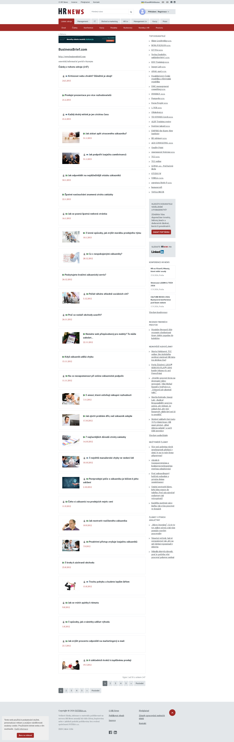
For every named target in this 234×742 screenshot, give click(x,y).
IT (95, 21)
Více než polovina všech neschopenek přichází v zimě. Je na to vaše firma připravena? (162, 451)
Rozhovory (127, 27)
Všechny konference (158, 312)
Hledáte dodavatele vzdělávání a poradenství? (161, 207)
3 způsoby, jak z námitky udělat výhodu (89, 621)
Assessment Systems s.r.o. (163, 152)
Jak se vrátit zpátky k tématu (83, 602)
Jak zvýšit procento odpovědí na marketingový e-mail (96, 640)
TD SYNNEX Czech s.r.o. (162, 117)
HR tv (125, 21)
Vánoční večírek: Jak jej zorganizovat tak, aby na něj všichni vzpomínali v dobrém (162, 542)
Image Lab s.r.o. (158, 66)
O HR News (63, 2)
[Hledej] (131, 12)
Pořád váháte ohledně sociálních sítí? (109, 293)
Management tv (140, 21)
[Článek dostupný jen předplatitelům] (64, 75)
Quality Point (157, 147)
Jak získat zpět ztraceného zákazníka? (106, 133)
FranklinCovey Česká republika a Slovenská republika (161, 79)
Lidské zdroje (66, 21)
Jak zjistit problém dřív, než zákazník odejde (109, 415)
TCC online (156, 161)
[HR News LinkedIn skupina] (175, 2)
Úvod (63, 27)
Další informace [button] (21, 729)
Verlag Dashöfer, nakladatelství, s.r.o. (160, 56)
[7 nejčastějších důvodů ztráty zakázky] (70, 440)
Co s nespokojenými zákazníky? (105, 253)
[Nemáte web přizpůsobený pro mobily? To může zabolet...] (70, 337)
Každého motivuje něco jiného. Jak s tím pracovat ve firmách (162, 506)
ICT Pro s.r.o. (157, 50)
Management (82, 21)
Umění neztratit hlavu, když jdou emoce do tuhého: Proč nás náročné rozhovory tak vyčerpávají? (163, 492)
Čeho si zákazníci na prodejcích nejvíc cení (90, 501)
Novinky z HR (144, 27)
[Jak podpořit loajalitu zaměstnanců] (70, 158)
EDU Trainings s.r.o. (160, 62)
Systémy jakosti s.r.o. (160, 126)
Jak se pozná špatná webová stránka (87, 213)
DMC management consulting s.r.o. (160, 88)
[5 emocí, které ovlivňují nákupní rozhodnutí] (70, 398)
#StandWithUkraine (152, 2)
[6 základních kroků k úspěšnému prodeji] (70, 664)
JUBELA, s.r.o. (157, 178)
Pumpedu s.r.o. (158, 98)
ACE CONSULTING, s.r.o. (162, 143)
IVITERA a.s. (80, 710)
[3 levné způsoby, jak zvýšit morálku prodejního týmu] (70, 236)
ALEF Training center (161, 121)
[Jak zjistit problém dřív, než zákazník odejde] (70, 419)
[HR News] (71, 11)
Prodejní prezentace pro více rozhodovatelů (88, 95)
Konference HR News (159, 262)
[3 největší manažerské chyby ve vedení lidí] (70, 461)
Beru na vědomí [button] (25, 735)
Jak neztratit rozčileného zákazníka (108, 520)
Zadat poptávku (161, 232)
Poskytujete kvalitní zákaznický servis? (85, 274)
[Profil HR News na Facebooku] (171, 2)
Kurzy (154, 21)
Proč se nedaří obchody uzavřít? (85, 314)
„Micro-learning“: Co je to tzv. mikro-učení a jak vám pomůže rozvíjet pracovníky (163, 529)
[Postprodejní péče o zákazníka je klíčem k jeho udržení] (70, 482)
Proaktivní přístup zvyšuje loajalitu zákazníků (113, 541)
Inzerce (74, 2)
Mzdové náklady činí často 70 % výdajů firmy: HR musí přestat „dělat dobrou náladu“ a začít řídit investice (163, 425)
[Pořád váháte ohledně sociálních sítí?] (70, 297)
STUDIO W (156, 173)
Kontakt (96, 2)
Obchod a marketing (109, 21)
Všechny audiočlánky (158, 435)
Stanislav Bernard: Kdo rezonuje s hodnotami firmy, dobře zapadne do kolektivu (162, 334)
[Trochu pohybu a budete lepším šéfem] (70, 585)
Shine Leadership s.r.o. (161, 40)
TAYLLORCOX (157, 192)
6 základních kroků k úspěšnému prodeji (110, 660)
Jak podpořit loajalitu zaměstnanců (107, 154)
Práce (165, 21)
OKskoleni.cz (157, 112)
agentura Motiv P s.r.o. (161, 182)
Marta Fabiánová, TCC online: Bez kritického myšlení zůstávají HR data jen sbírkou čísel (163, 355)
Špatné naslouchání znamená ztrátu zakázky (89, 194)
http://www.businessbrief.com (72, 56)
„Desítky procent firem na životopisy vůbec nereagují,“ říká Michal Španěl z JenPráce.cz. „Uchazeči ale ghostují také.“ (163, 385)
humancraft (156, 187)
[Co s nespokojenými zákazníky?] (70, 257)
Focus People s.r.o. (159, 103)
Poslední (140, 683)
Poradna (113, 27)
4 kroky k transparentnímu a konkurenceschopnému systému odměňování (161, 464)
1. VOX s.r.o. (156, 107)
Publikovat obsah (116, 715)
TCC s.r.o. (155, 156)
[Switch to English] (163, 2)
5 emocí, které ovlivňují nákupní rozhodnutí (109, 394)
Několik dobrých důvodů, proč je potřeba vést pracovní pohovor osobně (162, 554)
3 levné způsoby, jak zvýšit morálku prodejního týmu (113, 232)
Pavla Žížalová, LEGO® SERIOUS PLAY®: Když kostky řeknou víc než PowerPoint (161, 369)
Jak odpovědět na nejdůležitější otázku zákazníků (94, 175)
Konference (88, 27)
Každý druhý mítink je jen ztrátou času (88, 114)
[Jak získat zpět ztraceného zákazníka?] (70, 137)
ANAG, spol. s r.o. (158, 71)
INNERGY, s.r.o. (158, 94)
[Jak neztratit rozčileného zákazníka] (70, 524)
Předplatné (85, 2)
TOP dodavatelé (157, 36)
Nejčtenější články (158, 442)
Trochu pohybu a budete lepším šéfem (109, 581)
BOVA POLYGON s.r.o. (161, 45)
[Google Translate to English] (167, 2)
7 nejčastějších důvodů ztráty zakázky (106, 436)
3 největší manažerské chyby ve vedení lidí (111, 457)
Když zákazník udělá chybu (79, 356)
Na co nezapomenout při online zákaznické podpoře (96, 375)
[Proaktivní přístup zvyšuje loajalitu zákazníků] (70, 545)
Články (74, 27)
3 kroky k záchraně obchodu (79, 562)
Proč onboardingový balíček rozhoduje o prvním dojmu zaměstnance (160, 477)
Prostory (159, 27)
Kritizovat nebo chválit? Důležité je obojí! (90, 75)
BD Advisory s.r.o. (159, 138)
